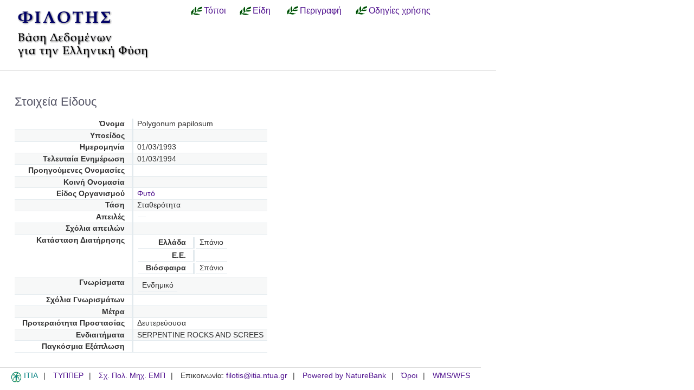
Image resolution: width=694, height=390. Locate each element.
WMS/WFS (451, 376)
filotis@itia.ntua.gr (256, 376)
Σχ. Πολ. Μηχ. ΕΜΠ (132, 376)
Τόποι (215, 10)
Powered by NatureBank (344, 376)
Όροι (409, 376)
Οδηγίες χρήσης (399, 10)
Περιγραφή (321, 10)
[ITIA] (16, 380)
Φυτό (146, 194)
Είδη (262, 10)
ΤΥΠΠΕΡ (68, 376)
